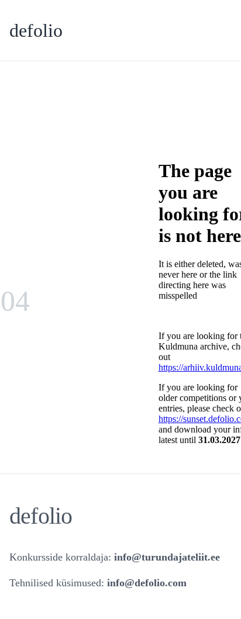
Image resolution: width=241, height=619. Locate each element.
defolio (36, 30)
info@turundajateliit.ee (167, 557)
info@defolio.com (147, 583)
